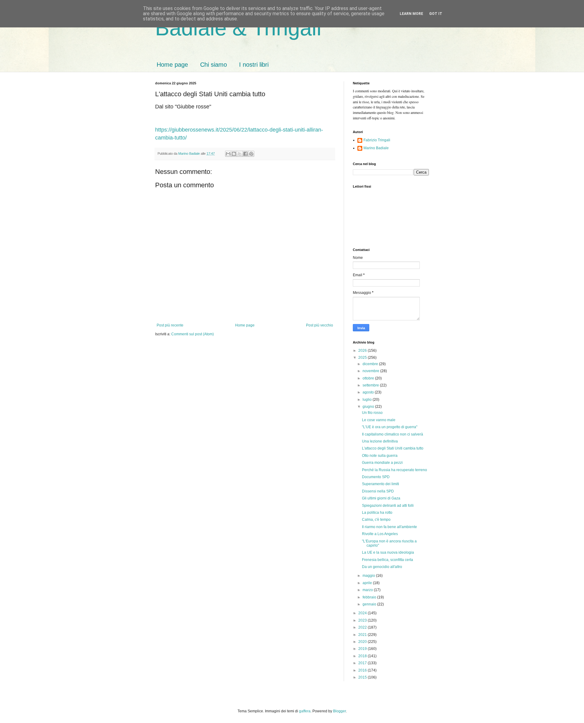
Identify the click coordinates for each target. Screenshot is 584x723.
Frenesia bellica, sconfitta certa (387, 560)
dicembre (371, 364)
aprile (368, 583)
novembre (371, 371)
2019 (363, 649)
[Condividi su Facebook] (245, 154)
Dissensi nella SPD (378, 491)
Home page (172, 64)
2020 (363, 642)
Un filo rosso (372, 413)
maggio (369, 575)
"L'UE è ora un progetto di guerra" (389, 427)
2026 (363, 350)
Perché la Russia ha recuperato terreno (394, 470)
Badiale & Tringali (238, 28)
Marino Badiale (376, 148)
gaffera (305, 711)
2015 (363, 677)
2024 (363, 613)
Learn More (411, 14)
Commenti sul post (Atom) (192, 334)
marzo (368, 590)
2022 (363, 627)
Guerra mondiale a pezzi (382, 462)
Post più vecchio (319, 325)
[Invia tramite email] (228, 154)
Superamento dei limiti (380, 484)
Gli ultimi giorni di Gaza (381, 498)
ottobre (369, 378)
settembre (371, 385)
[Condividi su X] (240, 154)
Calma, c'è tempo (376, 519)
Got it (435, 14)
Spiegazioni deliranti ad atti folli (388, 505)
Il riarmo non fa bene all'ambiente (389, 527)
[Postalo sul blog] (234, 154)
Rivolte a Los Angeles (380, 534)
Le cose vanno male (378, 420)
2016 (363, 670)
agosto (369, 392)
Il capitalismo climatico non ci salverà (392, 434)
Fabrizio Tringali (376, 140)
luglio (368, 399)
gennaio (370, 604)
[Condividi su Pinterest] (251, 154)
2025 (363, 357)
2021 (363, 635)
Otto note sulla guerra (380, 455)
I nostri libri (254, 64)
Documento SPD (376, 477)
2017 (363, 663)
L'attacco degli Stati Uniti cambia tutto (392, 448)
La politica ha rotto (377, 512)
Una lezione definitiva (380, 441)
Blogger (339, 711)
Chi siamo (213, 64)
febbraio (370, 597)
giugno (369, 406)
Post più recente (170, 325)
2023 (363, 620)
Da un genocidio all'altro (382, 567)
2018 (363, 656)
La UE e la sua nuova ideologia (388, 552)
